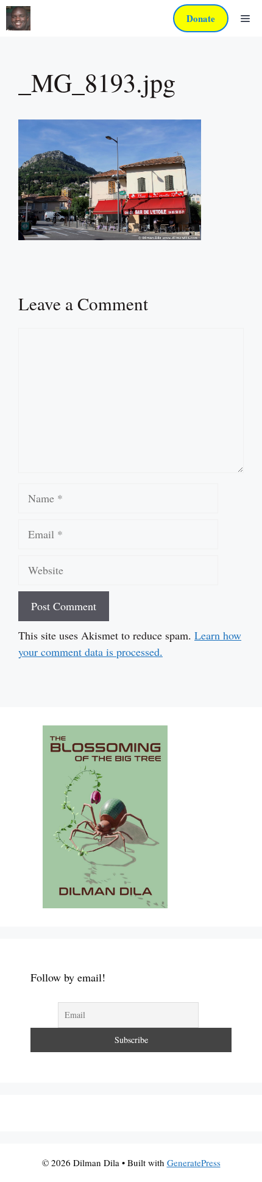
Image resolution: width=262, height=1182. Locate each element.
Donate (200, 18)
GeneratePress (194, 1162)
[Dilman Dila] (18, 18)
